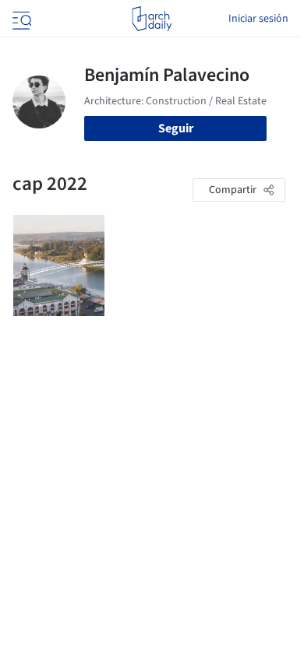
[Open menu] (20, 19)
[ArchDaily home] (151, 18)
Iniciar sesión (258, 18)
